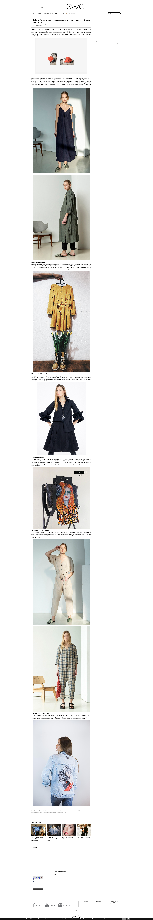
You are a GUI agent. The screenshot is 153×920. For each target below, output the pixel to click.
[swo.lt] (77, 8)
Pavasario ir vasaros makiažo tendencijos (68, 837)
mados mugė (111, 43)
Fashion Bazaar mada (99, 43)
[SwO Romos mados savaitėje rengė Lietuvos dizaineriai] (84, 835)
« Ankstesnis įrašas (35, 16)
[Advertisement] (108, 28)
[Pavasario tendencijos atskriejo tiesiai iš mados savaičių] (54, 835)
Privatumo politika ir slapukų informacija (114, 902)
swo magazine (117, 43)
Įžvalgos (56, 13)
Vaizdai (62, 13)
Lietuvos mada (106, 43)
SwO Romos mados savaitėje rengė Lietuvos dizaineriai (83, 837)
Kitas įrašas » (88, 16)
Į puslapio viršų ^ (35, 896)
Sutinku (123, 918)
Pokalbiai (41, 13)
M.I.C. (67, 13)
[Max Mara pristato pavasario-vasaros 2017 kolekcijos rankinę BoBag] (38, 835)
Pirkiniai (73, 13)
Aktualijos (44, 24)
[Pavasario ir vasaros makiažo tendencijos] (69, 835)
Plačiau (128, 918)
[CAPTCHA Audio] (33, 880)
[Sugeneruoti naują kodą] (33, 882)
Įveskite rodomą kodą (58, 883)
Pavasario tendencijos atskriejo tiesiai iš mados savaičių (52, 838)
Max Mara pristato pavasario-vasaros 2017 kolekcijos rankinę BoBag (38, 838)
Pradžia (34, 13)
